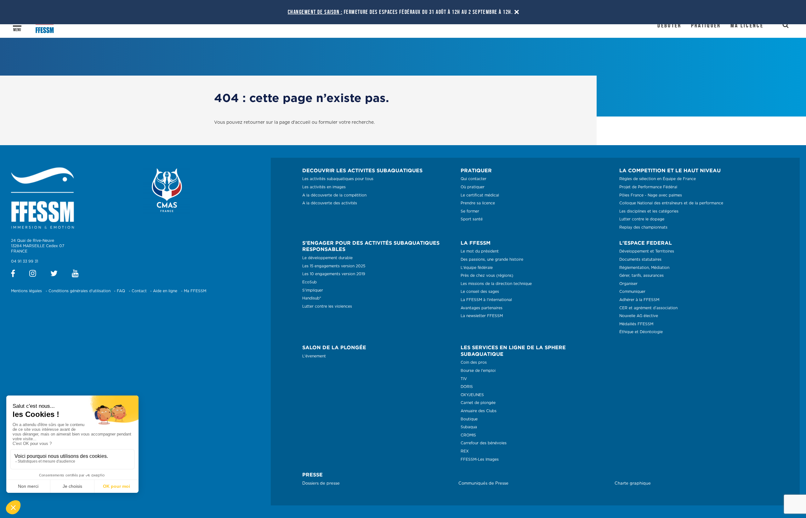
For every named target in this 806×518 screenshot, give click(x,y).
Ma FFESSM (195, 291)
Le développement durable (327, 258)
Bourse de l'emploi (478, 371)
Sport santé (472, 219)
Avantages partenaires (481, 308)
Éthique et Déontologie (641, 332)
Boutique (469, 419)
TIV (464, 379)
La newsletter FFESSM (482, 316)
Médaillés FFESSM (636, 324)
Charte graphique (633, 483)
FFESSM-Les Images (480, 459)
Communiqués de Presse (483, 483)
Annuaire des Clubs (479, 411)
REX (465, 451)
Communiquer (632, 291)
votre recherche (356, 122)
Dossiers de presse (321, 483)
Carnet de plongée (478, 403)
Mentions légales (26, 291)
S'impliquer (312, 290)
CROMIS (468, 435)
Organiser (628, 284)
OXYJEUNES (472, 395)
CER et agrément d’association (648, 308)
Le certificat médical (480, 195)
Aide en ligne (165, 291)
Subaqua (469, 427)
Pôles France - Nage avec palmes (650, 195)
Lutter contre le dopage (641, 219)
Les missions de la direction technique (496, 284)
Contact (139, 291)
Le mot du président (480, 251)
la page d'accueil (292, 122)
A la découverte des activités (329, 203)
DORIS (467, 387)
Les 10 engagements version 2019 (333, 274)
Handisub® (311, 298)
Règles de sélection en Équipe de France (657, 179)
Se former (470, 211)
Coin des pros (474, 362)
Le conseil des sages (480, 291)
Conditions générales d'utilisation (79, 291)
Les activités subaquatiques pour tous (337, 179)
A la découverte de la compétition (334, 195)
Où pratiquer (473, 187)
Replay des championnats (643, 227)
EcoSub (309, 282)
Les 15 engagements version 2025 (333, 266)
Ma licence (746, 25)
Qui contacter (473, 179)
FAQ (121, 291)
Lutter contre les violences (327, 306)
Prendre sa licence (478, 203)
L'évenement (314, 356)
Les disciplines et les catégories (648, 211)
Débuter (669, 25)
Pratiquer (706, 25)
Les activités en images (324, 187)
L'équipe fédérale (477, 268)
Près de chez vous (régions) (487, 275)
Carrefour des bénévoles (484, 443)
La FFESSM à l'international (486, 300)
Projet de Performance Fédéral (648, 187)
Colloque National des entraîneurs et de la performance (671, 203)
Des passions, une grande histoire (492, 259)
